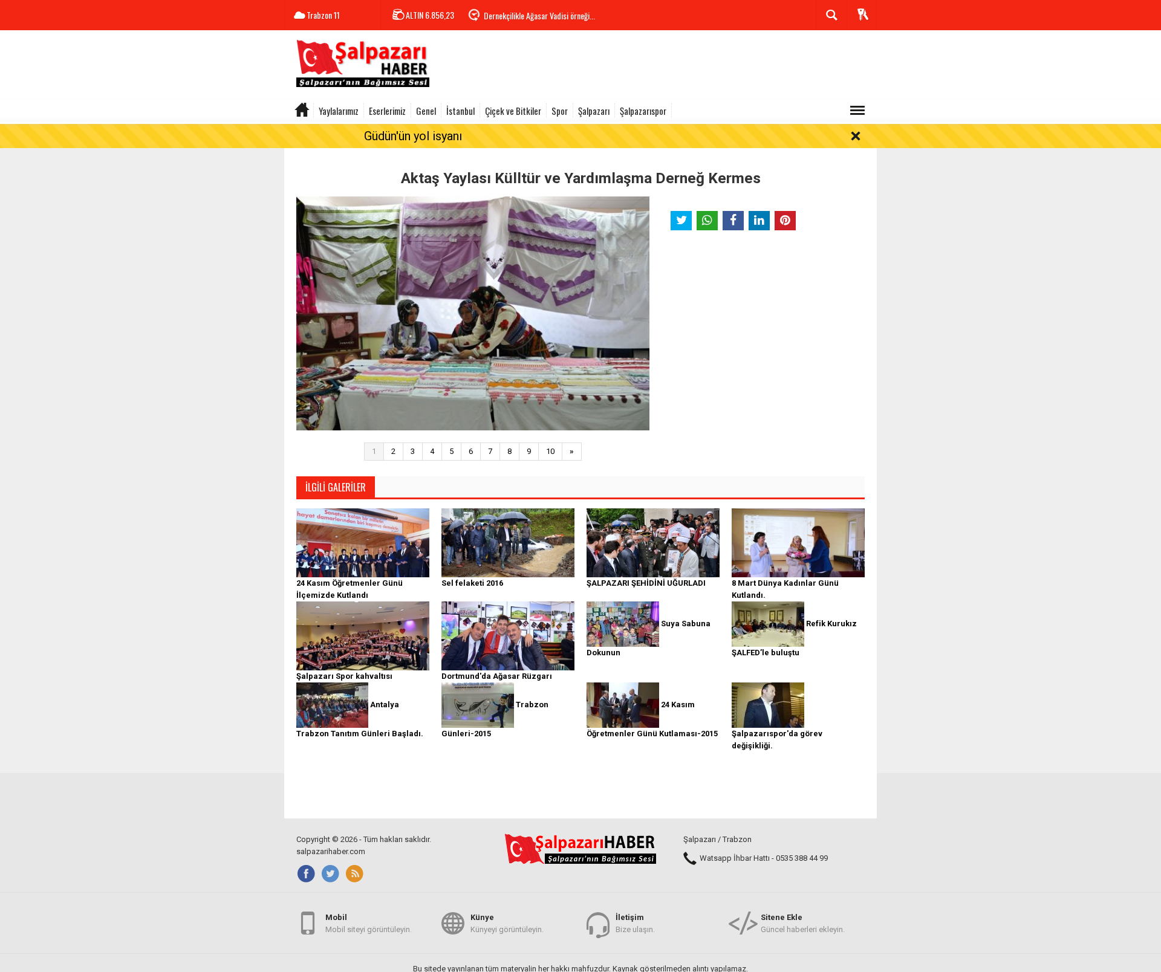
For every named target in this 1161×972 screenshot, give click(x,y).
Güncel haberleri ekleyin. (803, 923)
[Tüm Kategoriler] (857, 110)
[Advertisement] (657, 66)
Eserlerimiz (387, 110)
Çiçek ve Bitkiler (513, 110)
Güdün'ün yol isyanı (413, 136)
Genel (426, 110)
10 (550, 451)
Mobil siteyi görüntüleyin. (368, 923)
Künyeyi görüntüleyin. (507, 923)
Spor (559, 110)
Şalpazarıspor (643, 110)
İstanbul (460, 110)
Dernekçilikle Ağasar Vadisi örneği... (539, 15)
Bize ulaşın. (635, 923)
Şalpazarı (594, 110)
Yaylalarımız (339, 110)
